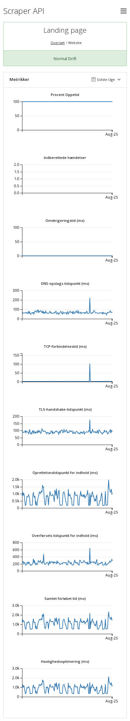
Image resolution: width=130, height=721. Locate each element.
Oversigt (57, 42)
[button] (124, 11)
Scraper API (23, 10)
